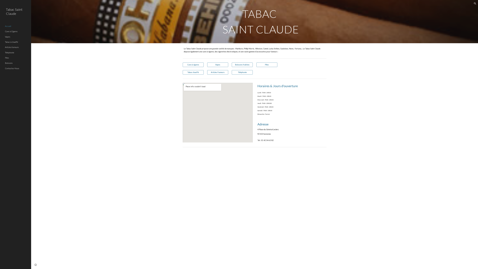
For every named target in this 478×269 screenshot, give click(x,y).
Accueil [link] (8, 26)
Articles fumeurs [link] (12, 47)
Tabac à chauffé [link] (11, 42)
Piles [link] (7, 58)
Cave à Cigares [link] (11, 31)
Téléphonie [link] (9, 52)
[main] (260, 21)
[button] (475, 3)
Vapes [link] (7, 36)
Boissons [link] (9, 63)
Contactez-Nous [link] (12, 68)
